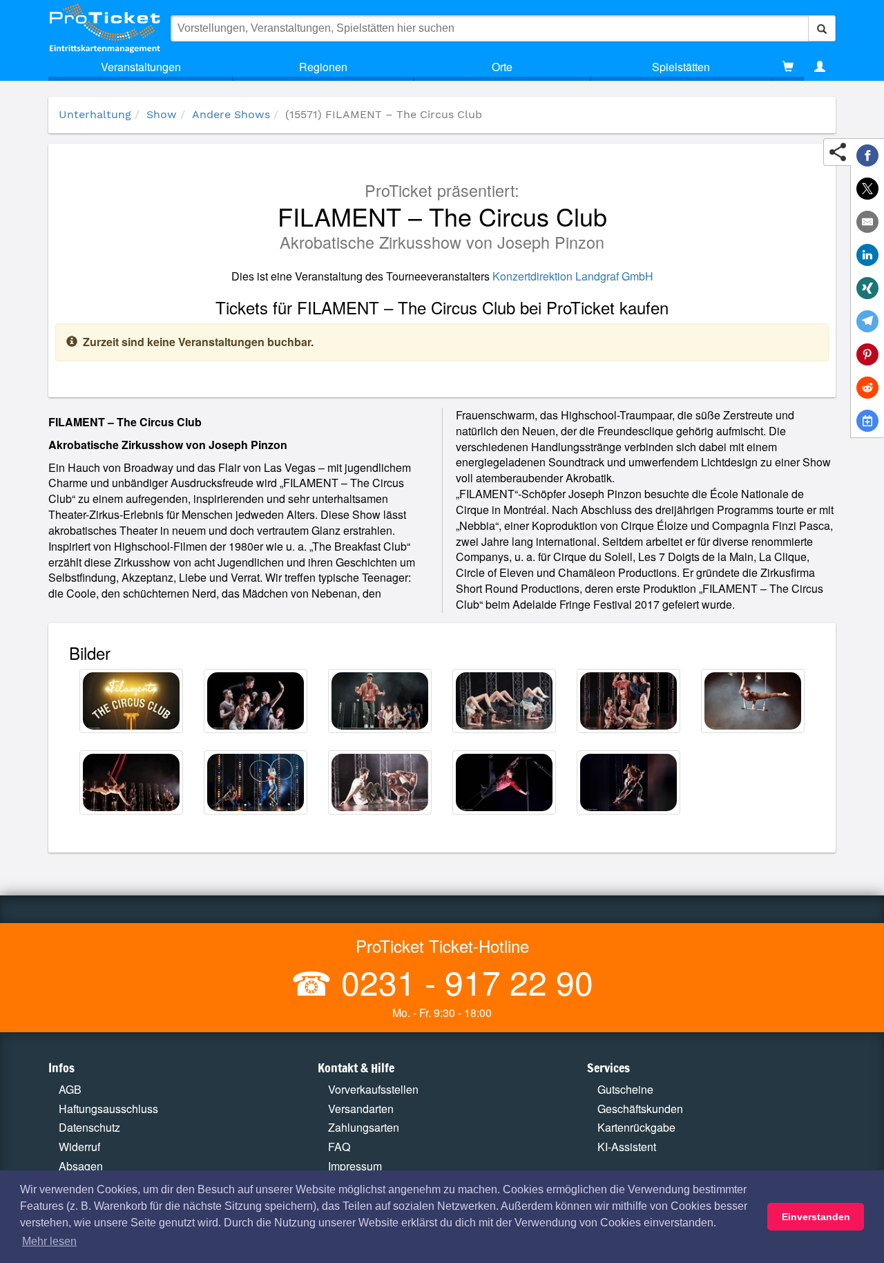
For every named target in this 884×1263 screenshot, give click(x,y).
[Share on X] (867, 189)
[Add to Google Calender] (867, 421)
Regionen (323, 67)
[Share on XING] (867, 288)
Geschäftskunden (640, 1109)
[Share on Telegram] (867, 321)
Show (161, 114)
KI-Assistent (626, 1147)
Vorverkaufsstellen (373, 1089)
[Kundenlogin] (820, 67)
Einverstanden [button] (816, 1216)
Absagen (81, 1166)
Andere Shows (231, 114)
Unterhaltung (95, 114)
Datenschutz (89, 1127)
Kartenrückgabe (636, 1127)
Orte (502, 67)
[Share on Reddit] (867, 388)
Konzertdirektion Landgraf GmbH (572, 276)
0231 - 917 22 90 (462, 981)
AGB (70, 1089)
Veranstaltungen (141, 67)
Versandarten (361, 1109)
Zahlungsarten (363, 1127)
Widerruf (79, 1147)
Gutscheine (625, 1089)
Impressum (355, 1166)
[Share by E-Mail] (867, 222)
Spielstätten (681, 67)
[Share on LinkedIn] (867, 255)
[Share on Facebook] (867, 155)
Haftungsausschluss (108, 1109)
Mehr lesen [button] (49, 1241)
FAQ (339, 1147)
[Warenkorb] (788, 67)
